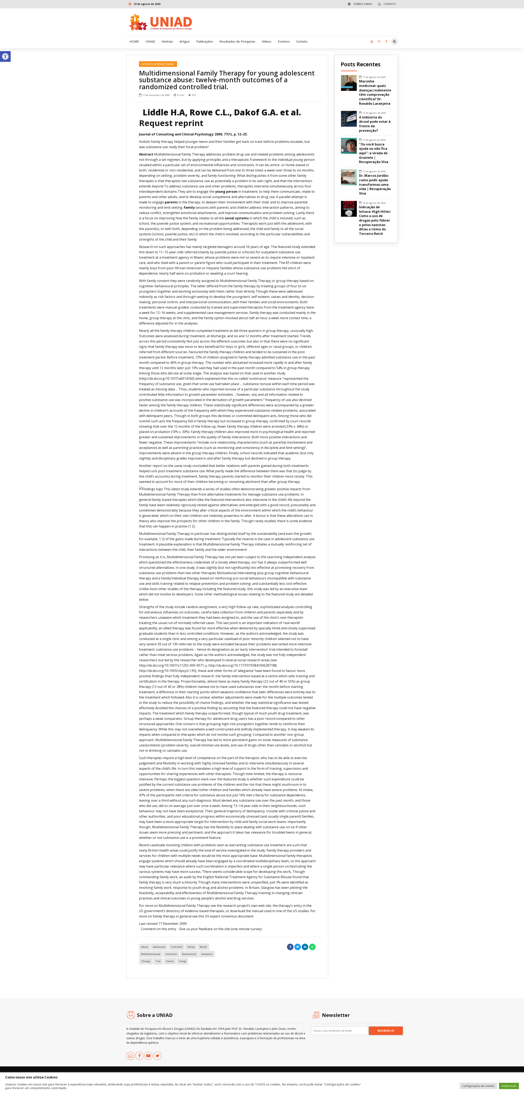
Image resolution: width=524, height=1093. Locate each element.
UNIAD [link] (150, 41)
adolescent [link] (159, 946)
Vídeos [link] (266, 41)
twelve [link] (170, 961)
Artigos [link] (185, 41)
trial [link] (158, 961)
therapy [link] (145, 961)
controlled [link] (176, 946)
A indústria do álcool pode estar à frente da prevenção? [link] (375, 124)
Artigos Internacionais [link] (158, 64)
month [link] (203, 946)
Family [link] (191, 946)
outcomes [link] (171, 954)
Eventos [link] (284, 41)
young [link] (182, 961)
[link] (5, 56)
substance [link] (206, 954)
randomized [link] (189, 954)
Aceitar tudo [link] (508, 1086)
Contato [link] (301, 41)
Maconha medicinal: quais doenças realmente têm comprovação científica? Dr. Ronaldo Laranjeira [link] (375, 92)
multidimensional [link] (150, 954)
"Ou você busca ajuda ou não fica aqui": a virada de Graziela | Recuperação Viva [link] (373, 153)
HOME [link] (134, 41)
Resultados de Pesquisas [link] (237, 41)
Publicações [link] (204, 41)
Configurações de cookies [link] (478, 1086)
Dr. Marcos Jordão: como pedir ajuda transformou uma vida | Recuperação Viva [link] (375, 185)
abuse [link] (144, 946)
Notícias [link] (167, 41)
